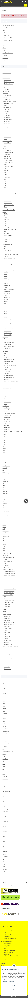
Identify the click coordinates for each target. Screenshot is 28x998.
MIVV (5, 231)
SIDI (3, 538)
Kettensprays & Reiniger (9, 573)
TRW (4, 548)
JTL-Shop (16, 996)
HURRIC (6, 221)
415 (5, 181)
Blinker (4, 353)
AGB (3, 45)
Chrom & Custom (6, 78)
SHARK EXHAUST (8, 235)
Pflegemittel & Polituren (9, 579)
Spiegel (4, 148)
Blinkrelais (6, 363)
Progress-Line (6, 523)
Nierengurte (7, 285)
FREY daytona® (6, 466)
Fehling (4, 462)
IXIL (5, 223)
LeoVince (5, 503)
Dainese (4, 708)
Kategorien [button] (4, 878)
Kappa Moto (5, 491)
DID (3, 456)
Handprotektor (6, 91)
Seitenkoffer (7, 394)
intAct (4, 756)
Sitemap (4, 47)
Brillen (4, 246)
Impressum (4, 981)
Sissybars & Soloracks (9, 81)
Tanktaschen (7, 417)
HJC (3, 477)
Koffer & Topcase (6, 392)
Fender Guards (7, 79)
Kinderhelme (7, 262)
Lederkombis (7, 281)
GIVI (5, 131)
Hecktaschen (7, 407)
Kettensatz (5, 195)
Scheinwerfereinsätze (9, 375)
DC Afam (5, 454)
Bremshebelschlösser (9, 622)
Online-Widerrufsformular (9, 25)
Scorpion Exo (5, 530)
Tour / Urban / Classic (9, 346)
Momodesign (5, 515)
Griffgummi (6, 111)
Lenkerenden (7, 117)
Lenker (5, 113)
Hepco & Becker (7, 89)
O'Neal (5, 311)
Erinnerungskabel (8, 628)
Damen (5, 325)
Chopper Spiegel (8, 150)
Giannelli (5, 467)
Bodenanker (7, 620)
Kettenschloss (7, 636)
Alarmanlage (7, 618)
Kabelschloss (7, 632)
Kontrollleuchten (8, 369)
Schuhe (6, 299)
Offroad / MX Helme (8, 260)
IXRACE (5, 225)
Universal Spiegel (8, 160)
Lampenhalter (7, 371)
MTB (5, 252)
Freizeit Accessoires (8, 268)
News (4, 30)
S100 (4, 528)
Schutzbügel (5, 133)
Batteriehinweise (7, 936)
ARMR (4, 442)
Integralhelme (7, 250)
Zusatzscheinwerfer (8, 83)
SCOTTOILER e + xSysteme (10, 587)
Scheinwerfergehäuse (9, 377)
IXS (3, 487)
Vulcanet (5, 869)
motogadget (5, 517)
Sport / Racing (7, 331)
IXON (5, 305)
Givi (5, 87)
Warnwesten (7, 291)
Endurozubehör (6, 85)
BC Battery (5, 696)
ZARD (5, 241)
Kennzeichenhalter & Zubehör (9, 101)
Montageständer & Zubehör (9, 557)
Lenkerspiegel (7, 154)
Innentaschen (7, 423)
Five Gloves (5, 464)
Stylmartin (5, 851)
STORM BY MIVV (7, 239)
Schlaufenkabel (7, 640)
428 (5, 185)
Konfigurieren (14, 989)
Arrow (4, 444)
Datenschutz (11, 981)
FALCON (6, 217)
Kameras (5, 648)
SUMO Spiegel (7, 158)
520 (5, 187)
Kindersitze (5, 390)
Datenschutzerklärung (9, 930)
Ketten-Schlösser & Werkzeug (9, 193)
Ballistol (4, 693)
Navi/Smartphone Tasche (10, 654)
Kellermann (5, 493)
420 (5, 183)
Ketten (4, 179)
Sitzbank (4, 611)
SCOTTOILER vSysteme (9, 590)
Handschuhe (5, 336)
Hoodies (6, 272)
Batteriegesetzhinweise (8, 52)
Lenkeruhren (7, 125)
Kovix (4, 497)
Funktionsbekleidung (9, 270)
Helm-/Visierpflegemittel (9, 571)
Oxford (5, 146)
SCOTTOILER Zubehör (9, 592)
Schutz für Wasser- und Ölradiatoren (11, 129)
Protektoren (5, 301)
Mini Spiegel (7, 156)
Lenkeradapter (7, 115)
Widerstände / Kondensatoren (11, 381)
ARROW (6, 213)
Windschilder (6, 170)
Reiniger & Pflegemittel (8, 569)
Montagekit (6, 373)
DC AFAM (5, 713)
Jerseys (5, 295)
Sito (3, 540)
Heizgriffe (5, 97)
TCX (3, 542)
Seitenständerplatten (7, 140)
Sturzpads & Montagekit (8, 166)
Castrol (5, 583)
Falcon (4, 460)
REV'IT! (5, 315)
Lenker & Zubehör (7, 107)
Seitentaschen (7, 415)
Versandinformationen (8, 40)
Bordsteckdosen (7, 598)
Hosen (5, 273)
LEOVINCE (6, 227)
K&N (4, 774)
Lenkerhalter (7, 123)
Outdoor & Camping (7, 658)
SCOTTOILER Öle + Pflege (9, 589)
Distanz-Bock (7, 109)
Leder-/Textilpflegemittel (9, 575)
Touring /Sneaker (8, 332)
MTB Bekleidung (6, 293)
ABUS (4, 683)
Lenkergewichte (7, 121)
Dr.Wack (4, 718)
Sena (4, 534)
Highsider (5, 475)
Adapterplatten (7, 421)
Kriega (4, 499)
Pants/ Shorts (7, 297)
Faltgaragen (5, 555)
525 (5, 189)
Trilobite (6, 317)
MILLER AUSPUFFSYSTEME (10, 229)
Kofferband (6, 638)
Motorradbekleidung (7, 264)
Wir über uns (6, 35)
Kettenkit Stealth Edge (9, 204)
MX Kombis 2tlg (7, 283)
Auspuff (4, 211)
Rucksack (6, 411)
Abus (4, 438)
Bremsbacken (7, 665)
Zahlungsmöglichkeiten (8, 37)
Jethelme (6, 256)
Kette (5, 634)
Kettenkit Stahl (7, 201)
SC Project (6, 233)
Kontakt (4, 32)
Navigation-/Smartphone (8, 650)
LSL (3, 507)
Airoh (4, 440)
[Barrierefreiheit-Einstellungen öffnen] (26, 501)
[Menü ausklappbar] (1, 1)
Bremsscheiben (7, 668)
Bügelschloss (7, 626)
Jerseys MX (6, 279)
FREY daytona (6, 731)
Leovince (5, 794)
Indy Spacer (7, 367)
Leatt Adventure (6, 791)
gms (5, 303)
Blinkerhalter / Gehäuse (9, 359)
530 (5, 191)
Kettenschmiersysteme (8, 585)
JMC (3, 771)
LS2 (5, 309)
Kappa (5, 138)
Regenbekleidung (7, 319)
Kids (5, 327)
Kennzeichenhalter (8, 103)
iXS (3, 489)
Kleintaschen (7, 409)
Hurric (4, 479)
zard (4, 550)
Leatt (5, 307)
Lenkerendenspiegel (8, 152)
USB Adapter (7, 606)
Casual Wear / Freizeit (9, 266)
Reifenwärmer (6, 567)
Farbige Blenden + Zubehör (10, 365)
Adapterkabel (7, 357)
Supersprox (5, 856)
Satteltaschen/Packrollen (9, 413)
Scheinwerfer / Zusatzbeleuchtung (10, 385)
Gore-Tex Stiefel (7, 334)
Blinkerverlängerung (9, 361)
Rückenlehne (7, 427)
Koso (4, 495)
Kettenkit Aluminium (9, 199)
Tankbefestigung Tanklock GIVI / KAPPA (13, 431)
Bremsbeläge (7, 667)
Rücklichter (5, 383)
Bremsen (5, 663)
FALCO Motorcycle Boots (8, 458)
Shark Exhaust (6, 536)
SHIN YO (4, 844)
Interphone (5, 481)
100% (4, 436)
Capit (4, 450)
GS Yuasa (5, 741)
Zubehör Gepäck (6, 419)
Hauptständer (6, 93)
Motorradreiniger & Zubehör (10, 577)
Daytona (4, 452)
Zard (4, 871)
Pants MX (6, 287)
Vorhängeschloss (8, 644)
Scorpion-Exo (5, 831)
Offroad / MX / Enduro (9, 329)
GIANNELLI (6, 219)
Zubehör (6, 105)
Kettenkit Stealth (8, 202)
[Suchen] (25, 5)
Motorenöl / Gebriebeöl (8, 581)
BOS (5, 215)
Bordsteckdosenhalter (9, 600)
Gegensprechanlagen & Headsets (10, 646)
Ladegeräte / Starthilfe (8, 594)
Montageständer (8, 561)
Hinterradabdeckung (7, 99)
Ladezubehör (7, 604)
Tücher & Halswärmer (9, 289)
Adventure (6, 338)
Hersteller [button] (4, 882)
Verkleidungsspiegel (8, 162)
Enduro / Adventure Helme (10, 258)
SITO (5, 237)
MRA (4, 814)
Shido (4, 841)
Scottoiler (5, 532)
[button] (20, 1)
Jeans (5, 277)
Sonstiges (6, 127)
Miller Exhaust (6, 511)
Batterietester (7, 596)
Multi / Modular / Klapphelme (11, 254)
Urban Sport (7, 348)
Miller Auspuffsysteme (8, 804)
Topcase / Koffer (8, 396)
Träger (4, 398)
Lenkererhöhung (8, 119)
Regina (5, 206)
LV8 (3, 509)
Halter (5, 630)
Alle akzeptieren (14, 985)
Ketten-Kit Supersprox (9, 197)
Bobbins (6, 559)
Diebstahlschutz (6, 616)
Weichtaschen (6, 405)
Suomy (4, 854)
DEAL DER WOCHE (7, 73)
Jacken (5, 275)
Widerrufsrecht (6, 27)
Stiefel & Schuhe (6, 321)
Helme (4, 248)
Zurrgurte (6, 565)
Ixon (3, 763)
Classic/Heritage (8, 323)
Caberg (4, 448)
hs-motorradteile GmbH (8, 751)
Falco (4, 721)
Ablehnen (14, 993)
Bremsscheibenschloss (9, 624)
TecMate (4, 544)
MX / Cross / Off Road (9, 342)
